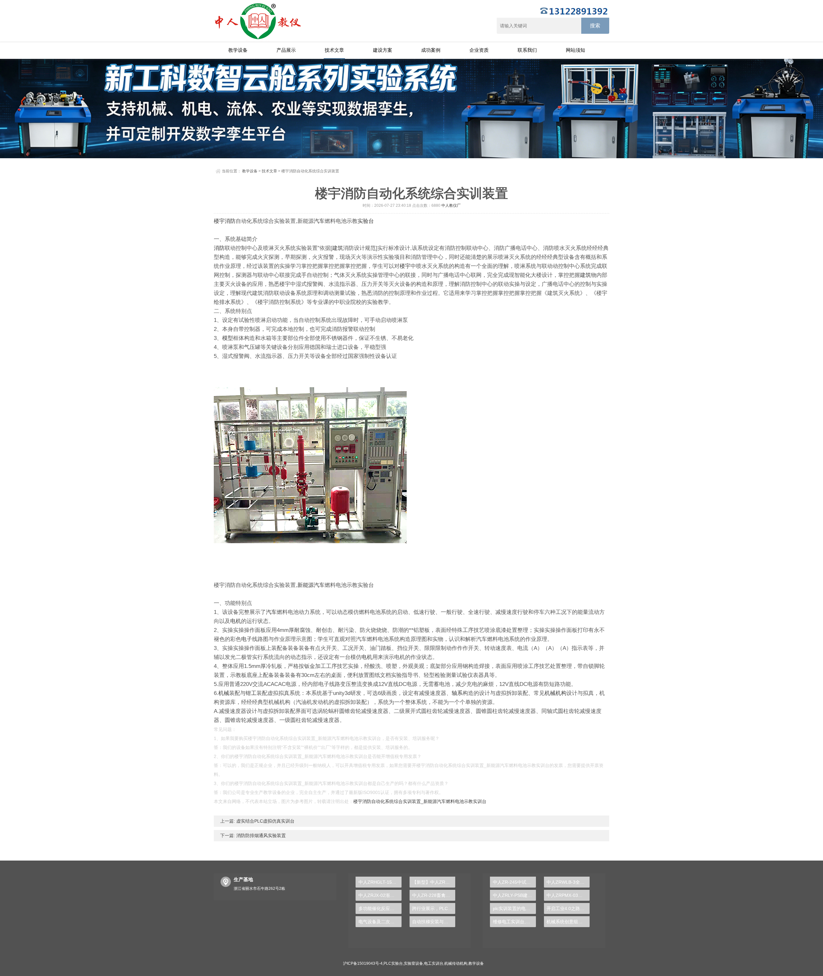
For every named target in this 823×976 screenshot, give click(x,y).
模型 (227, 338)
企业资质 (479, 50)
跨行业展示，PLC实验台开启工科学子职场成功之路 (433, 908)
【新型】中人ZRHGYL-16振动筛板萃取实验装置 (433, 882)
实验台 (365, 221)
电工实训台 (433, 963)
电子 (246, 639)
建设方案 (382, 50)
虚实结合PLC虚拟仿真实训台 (264, 821)
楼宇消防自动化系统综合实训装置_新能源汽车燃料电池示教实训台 (419, 801)
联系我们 (527, 50)
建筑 (337, 248)
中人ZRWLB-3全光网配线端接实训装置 (568, 882)
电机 (235, 621)
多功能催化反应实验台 (379, 908)
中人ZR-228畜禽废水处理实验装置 (433, 895)
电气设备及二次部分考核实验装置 (379, 921)
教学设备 (238, 50)
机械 (223, 693)
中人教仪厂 (451, 205)
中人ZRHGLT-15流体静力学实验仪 (379, 882)
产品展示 (286, 50)
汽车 (319, 221)
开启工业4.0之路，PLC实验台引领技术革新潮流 (568, 908)
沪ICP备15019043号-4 (363, 963)
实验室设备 (413, 963)
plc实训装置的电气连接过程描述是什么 (514, 908)
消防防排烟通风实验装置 (260, 835)
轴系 (457, 693)
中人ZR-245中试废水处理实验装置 (514, 882)
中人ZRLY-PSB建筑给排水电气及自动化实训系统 (514, 895)
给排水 (222, 302)
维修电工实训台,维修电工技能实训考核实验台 (514, 921)
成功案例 (430, 50)
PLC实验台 (393, 963)
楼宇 (219, 221)
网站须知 (575, 50)
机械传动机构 (455, 963)
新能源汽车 (311, 585)
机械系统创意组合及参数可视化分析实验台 (568, 921)
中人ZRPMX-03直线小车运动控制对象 (568, 895)
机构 (561, 693)
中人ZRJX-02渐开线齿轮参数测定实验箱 (379, 895)
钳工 (251, 693)
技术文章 (334, 50)
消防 (230, 221)
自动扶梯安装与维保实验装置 (433, 921)
